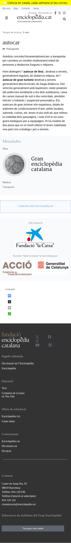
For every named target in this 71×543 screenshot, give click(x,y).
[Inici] (34, 17)
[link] (35, 206)
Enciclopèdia (9, 368)
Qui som (6, 8)
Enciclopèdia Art (11, 416)
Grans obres (8, 421)
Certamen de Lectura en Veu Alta (13, 395)
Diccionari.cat (45, 13)
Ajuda (36, 8)
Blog (16, 8)
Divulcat (33, 13)
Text (4, 388)
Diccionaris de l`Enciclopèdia (18, 363)
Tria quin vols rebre (32, 528)
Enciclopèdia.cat (11, 441)
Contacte (25, 8)
